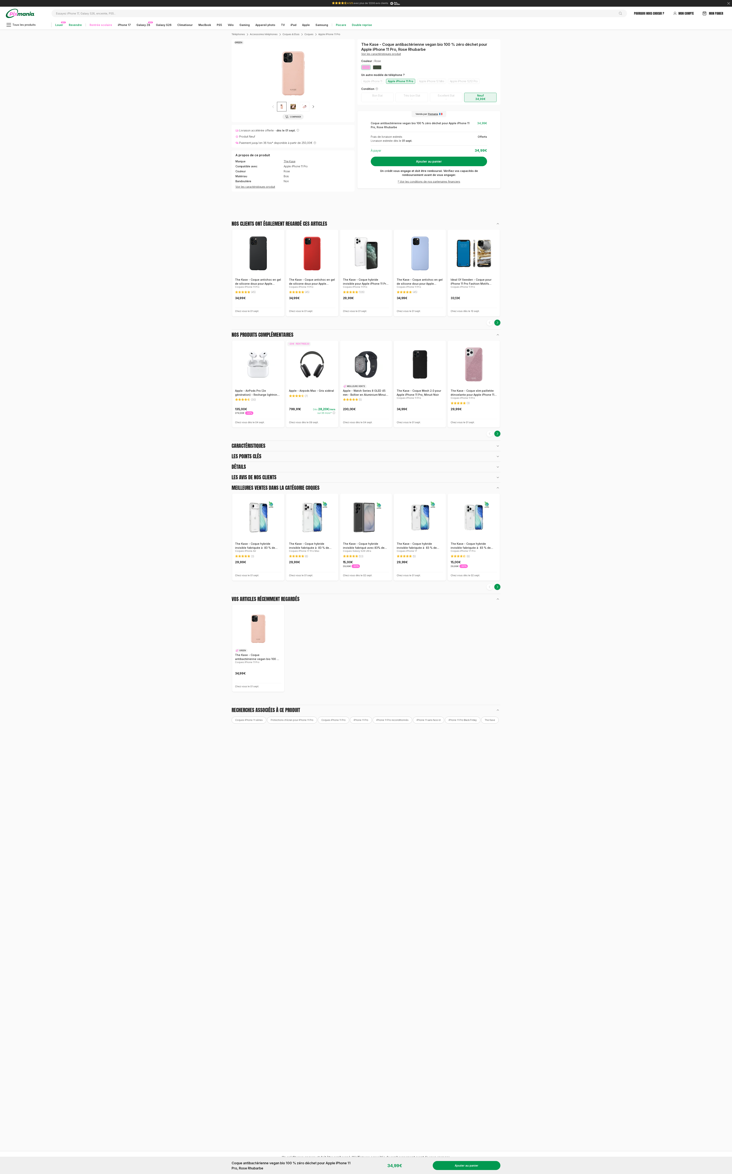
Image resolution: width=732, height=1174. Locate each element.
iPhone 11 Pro (361, 720)
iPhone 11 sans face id (429, 720)
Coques (308, 34)
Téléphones (238, 34)
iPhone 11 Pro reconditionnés (392, 720)
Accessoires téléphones (264, 34)
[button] (313, 107)
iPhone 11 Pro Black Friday (463, 720)
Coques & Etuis (291, 34)
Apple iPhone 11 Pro (329, 34)
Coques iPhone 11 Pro (333, 720)
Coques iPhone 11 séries (249, 720)
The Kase (289, 161)
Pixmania (433, 114)
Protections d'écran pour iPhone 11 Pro (292, 720)
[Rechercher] (622, 13)
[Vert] (377, 67)
